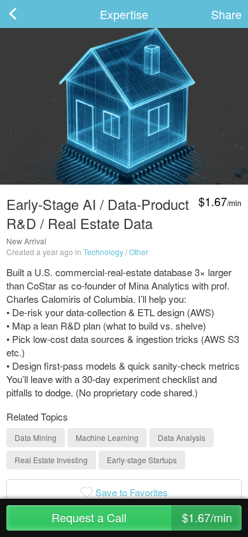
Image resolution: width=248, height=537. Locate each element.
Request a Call (142, 517)
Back (25, 14)
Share (226, 14)
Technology (103, 251)
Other (138, 251)
